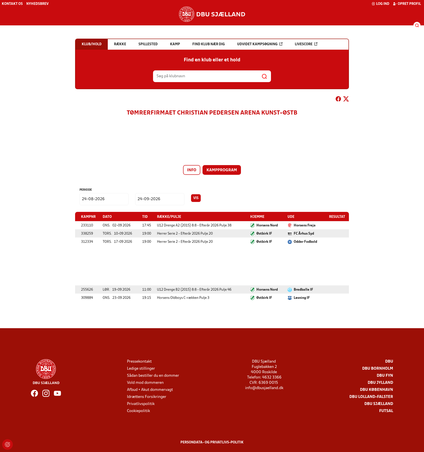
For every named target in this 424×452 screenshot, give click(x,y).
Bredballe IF (303, 289)
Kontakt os (12, 4)
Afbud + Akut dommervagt (150, 390)
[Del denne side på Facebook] (338, 99)
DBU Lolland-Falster (371, 397)
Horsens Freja (305, 225)
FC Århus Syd (304, 233)
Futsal (386, 411)
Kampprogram (221, 170)
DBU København (376, 390)
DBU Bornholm (377, 369)
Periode (86, 189)
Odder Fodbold (305, 241)
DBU (389, 361)
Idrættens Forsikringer (146, 397)
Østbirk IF (264, 233)
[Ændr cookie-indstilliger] (7, 444)
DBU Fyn (385, 376)
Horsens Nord (267, 225)
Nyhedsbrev (37, 4)
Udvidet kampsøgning (257, 44)
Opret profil (409, 4)
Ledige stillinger (141, 369)
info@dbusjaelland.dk (264, 388)
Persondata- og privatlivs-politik (212, 442)
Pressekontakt (139, 361)
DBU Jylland (380, 383)
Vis (196, 198)
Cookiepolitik (138, 411)
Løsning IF (302, 297)
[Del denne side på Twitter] (346, 99)
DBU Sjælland (378, 404)
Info (191, 170)
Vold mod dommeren (145, 383)
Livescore (303, 44)
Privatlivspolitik (141, 404)
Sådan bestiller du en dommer (153, 376)
